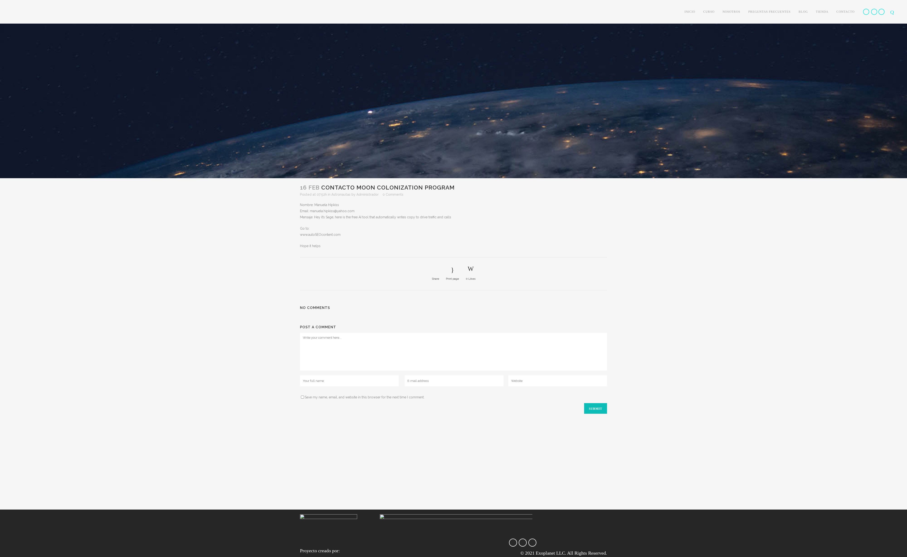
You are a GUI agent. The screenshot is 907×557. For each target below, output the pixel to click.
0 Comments (393, 194)
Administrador (367, 194)
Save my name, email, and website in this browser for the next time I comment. (364, 397)
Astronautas (341, 194)
